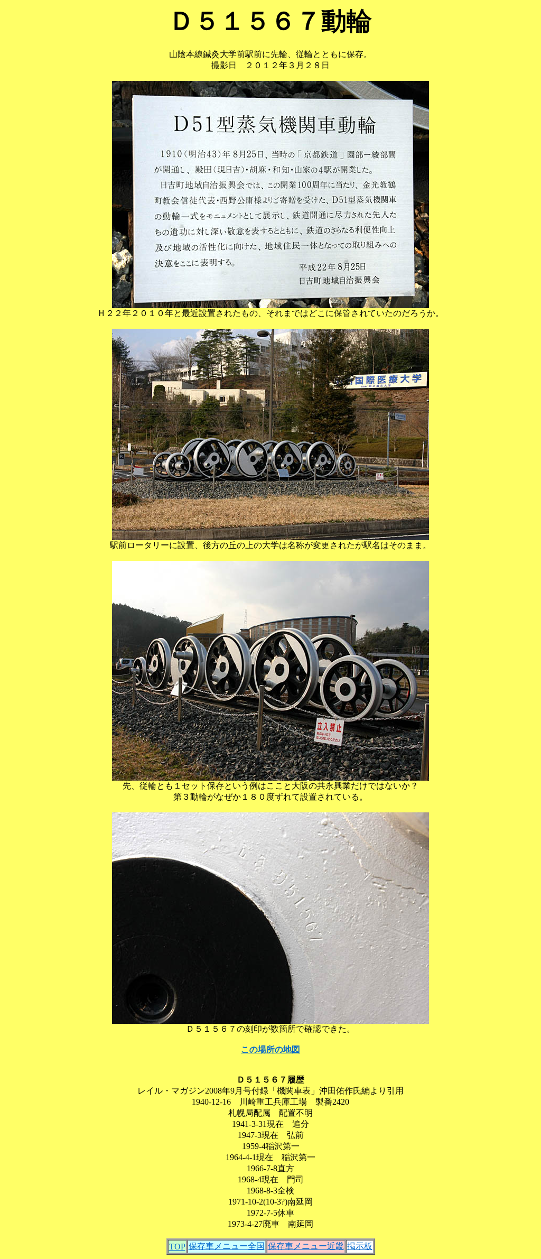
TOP (177, 1246)
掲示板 (359, 1246)
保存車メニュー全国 (227, 1246)
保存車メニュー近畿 (306, 1246)
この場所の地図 (270, 1049)
